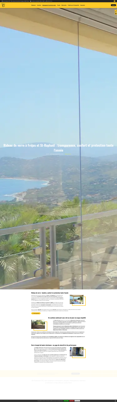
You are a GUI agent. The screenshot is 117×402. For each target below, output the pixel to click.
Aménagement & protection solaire (49, 5)
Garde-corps (76, 391)
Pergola (58, 5)
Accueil (47, 154)
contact (113, 5)
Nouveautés (82, 5)
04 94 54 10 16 (49, 1)
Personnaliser (77, 400)
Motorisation (64, 5)
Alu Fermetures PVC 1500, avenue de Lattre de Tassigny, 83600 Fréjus (16, 1)
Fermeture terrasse (58, 391)
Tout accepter (66, 400)
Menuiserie (33, 5)
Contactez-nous (76, 369)
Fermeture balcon (40, 391)
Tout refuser (72, 400)
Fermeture (39, 5)
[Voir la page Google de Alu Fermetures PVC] (114, 1)
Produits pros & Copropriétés (73, 5)
